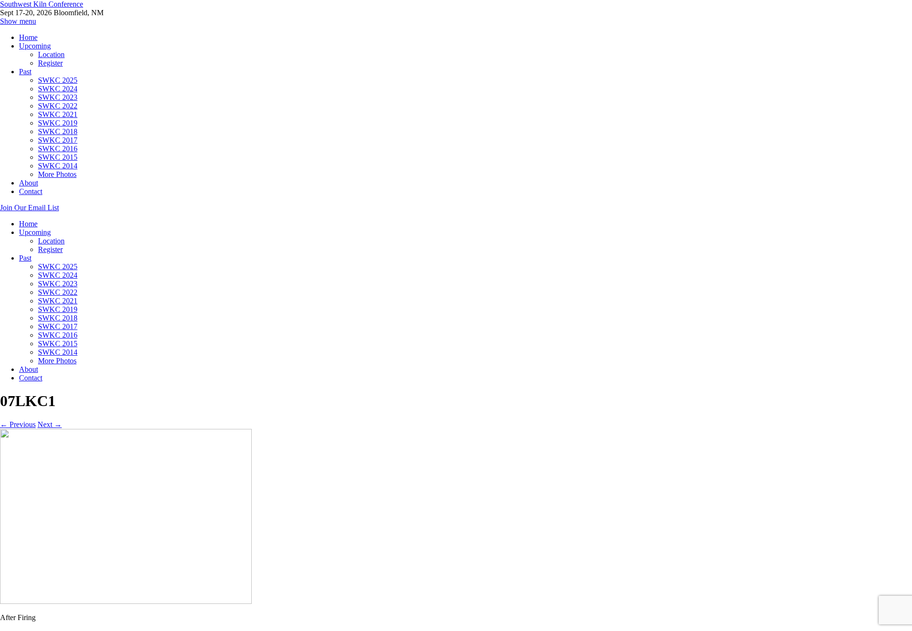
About (28, 183)
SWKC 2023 (57, 97)
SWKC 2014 (57, 166)
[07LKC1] (126, 601)
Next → (50, 424)
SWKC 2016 (57, 149)
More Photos (57, 174)
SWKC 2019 (57, 123)
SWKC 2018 (57, 131)
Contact (30, 191)
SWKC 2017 (57, 140)
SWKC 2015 (57, 157)
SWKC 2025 (57, 80)
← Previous (18, 424)
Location (51, 54)
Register (50, 63)
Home (28, 37)
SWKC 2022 (57, 106)
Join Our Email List (29, 208)
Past (25, 72)
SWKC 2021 (57, 114)
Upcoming (35, 46)
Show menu (18, 21)
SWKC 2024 (57, 89)
